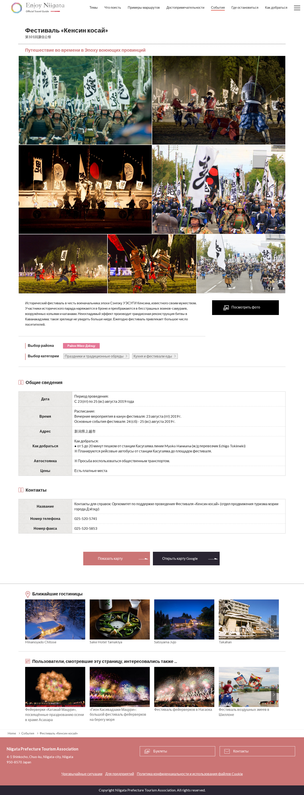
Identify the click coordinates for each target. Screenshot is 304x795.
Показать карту (110, 558)
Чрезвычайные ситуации (81, 774)
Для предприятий (119, 774)
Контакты (241, 751)
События (27, 733)
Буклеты (160, 751)
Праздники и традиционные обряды (94, 356)
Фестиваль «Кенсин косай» (59, 733)
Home (12, 733)
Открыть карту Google (180, 558)
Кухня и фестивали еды (153, 356)
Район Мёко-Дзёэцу (81, 345)
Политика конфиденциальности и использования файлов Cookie (190, 774)
